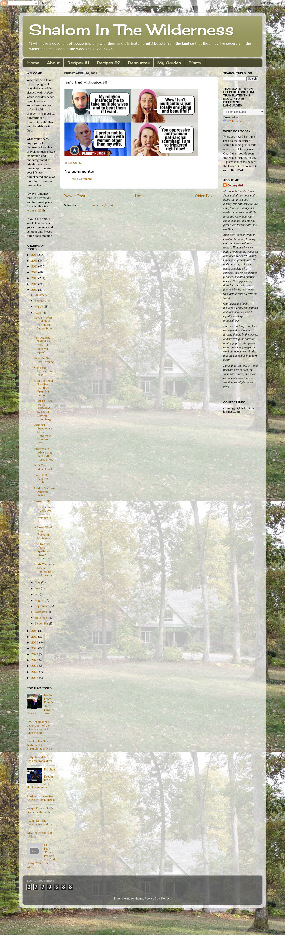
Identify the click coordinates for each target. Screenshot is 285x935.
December (42, 623)
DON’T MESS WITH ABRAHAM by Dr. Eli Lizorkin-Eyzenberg (43, 410)
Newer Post (74, 196)
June (38, 588)
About (53, 62)
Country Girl (235, 185)
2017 (34, 289)
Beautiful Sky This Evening (44, 359)
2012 (34, 260)
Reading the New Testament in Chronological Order (40, 745)
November (42, 617)
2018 (34, 630)
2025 (35, 672)
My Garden (169, 62)
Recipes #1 (78, 62)
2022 (35, 654)
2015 (34, 278)
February (41, 300)
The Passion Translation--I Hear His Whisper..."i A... (44, 514)
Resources (139, 62)
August (40, 600)
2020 (35, 642)
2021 (34, 648)
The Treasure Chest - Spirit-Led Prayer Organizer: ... (43, 551)
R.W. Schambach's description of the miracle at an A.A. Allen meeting (38, 727)
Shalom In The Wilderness (131, 29)
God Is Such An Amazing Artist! (44, 491)
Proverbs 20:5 (43, 501)
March (39, 306)
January (40, 294)
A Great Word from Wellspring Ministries (43, 533)
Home (33, 62)
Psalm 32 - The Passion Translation (39, 822)
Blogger (165, 898)
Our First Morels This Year (43, 371)
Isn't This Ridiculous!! (43, 467)
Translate (237, 121)
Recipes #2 (108, 62)
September (42, 606)
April (38, 312)
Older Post (204, 196)
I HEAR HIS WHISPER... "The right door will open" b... (43, 345)
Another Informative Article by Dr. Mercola (41, 797)
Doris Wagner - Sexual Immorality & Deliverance (44, 570)
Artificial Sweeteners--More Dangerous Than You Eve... (44, 434)
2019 (34, 636)
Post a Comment (81, 178)
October (40, 611)
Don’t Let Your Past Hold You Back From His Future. (43, 388)
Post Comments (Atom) (97, 205)
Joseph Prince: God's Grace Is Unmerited (40, 810)
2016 (34, 284)
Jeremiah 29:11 (35, 210)
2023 (35, 660)
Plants (195, 62)
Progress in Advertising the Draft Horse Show (43, 454)
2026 (35, 677)
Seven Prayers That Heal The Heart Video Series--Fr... (44, 325)
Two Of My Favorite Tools (41, 478)
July (37, 594)
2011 (34, 254)
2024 (35, 666)
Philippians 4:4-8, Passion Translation (39, 758)
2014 (34, 272)
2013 (34, 266)
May (38, 582)
